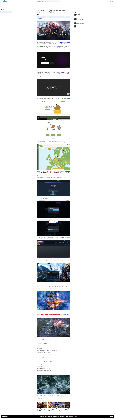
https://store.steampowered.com (47, 179)
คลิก (64, 416)
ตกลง (111, 416)
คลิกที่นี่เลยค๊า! (54, 313)
